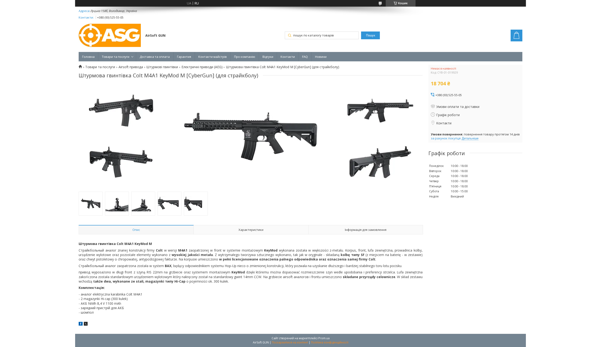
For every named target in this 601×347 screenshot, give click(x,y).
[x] (86, 324)
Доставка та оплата (155, 57)
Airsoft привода (131, 67)
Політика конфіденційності (329, 342)
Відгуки (267, 57)
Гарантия (184, 57)
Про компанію (244, 57)
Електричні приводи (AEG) (202, 67)
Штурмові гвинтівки (162, 67)
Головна (88, 57)
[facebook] (81, 324)
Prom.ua (324, 338)
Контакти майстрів (212, 57)
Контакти (288, 57)
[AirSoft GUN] (110, 36)
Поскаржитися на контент (290, 342)
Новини (321, 57)
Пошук (370, 35)
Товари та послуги (115, 57)
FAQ (305, 57)
